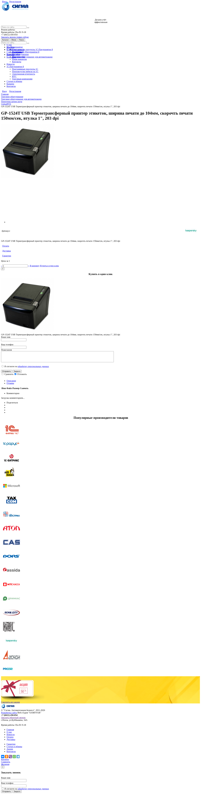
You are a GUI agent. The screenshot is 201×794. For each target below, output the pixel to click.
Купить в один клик (49, 266)
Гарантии (6, 256)
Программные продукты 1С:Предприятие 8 (32, 49)
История (16, 54)
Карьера (10, 84)
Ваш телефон (7, 344)
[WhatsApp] (14, 756)
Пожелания (6, 350)
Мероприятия (18, 57)
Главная (10, 729)
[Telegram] (18, 756)
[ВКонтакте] (2, 756)
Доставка (6, 251)
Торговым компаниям (22, 79)
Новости (11, 64)
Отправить (6, 371)
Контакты (11, 57)
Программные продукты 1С (25, 69)
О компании (18, 52)
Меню (13, 40)
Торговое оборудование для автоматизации (32, 57)
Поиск (21, 40)
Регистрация (15, 1)
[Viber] (10, 756)
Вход (4, 1)
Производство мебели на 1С (25, 71)
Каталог (5, 40)
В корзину (35, 266)
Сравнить (9, 374)
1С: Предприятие (15, 47)
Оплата (5, 246)
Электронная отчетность (23, 74)
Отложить (22, 374)
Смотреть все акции (10, 702)
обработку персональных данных (33, 366)
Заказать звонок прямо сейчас (15, 37)
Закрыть (17, 371)
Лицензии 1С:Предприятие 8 (25, 52)
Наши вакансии (19, 59)
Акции (10, 749)
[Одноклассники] (6, 756)
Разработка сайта (9, 712)
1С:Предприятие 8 (15, 66)
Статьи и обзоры (14, 81)
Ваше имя (5, 337)
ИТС (14, 76)
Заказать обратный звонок (13, 717)
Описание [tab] (11, 381)
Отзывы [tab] (10, 383)
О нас (9, 45)
